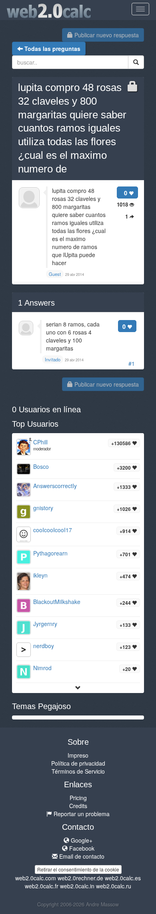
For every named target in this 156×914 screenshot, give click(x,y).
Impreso (78, 755)
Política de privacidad (78, 763)
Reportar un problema (81, 814)
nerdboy (43, 646)
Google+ (80, 840)
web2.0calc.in (77, 886)
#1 (131, 363)
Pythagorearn (50, 553)
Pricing (78, 798)
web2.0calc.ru (113, 886)
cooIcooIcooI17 (52, 530)
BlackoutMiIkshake (56, 602)
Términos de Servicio (78, 771)
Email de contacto (81, 856)
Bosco (41, 466)
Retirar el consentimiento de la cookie (78, 869)
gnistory (43, 508)
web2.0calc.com (35, 878)
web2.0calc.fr (41, 886)
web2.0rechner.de (80, 878)
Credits (78, 806)
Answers (36, 302)
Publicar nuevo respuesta (106, 35)
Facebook (81, 848)
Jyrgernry (45, 624)
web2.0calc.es (123, 878)
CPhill (40, 442)
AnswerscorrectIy (55, 486)
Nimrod (42, 668)
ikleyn (40, 575)
